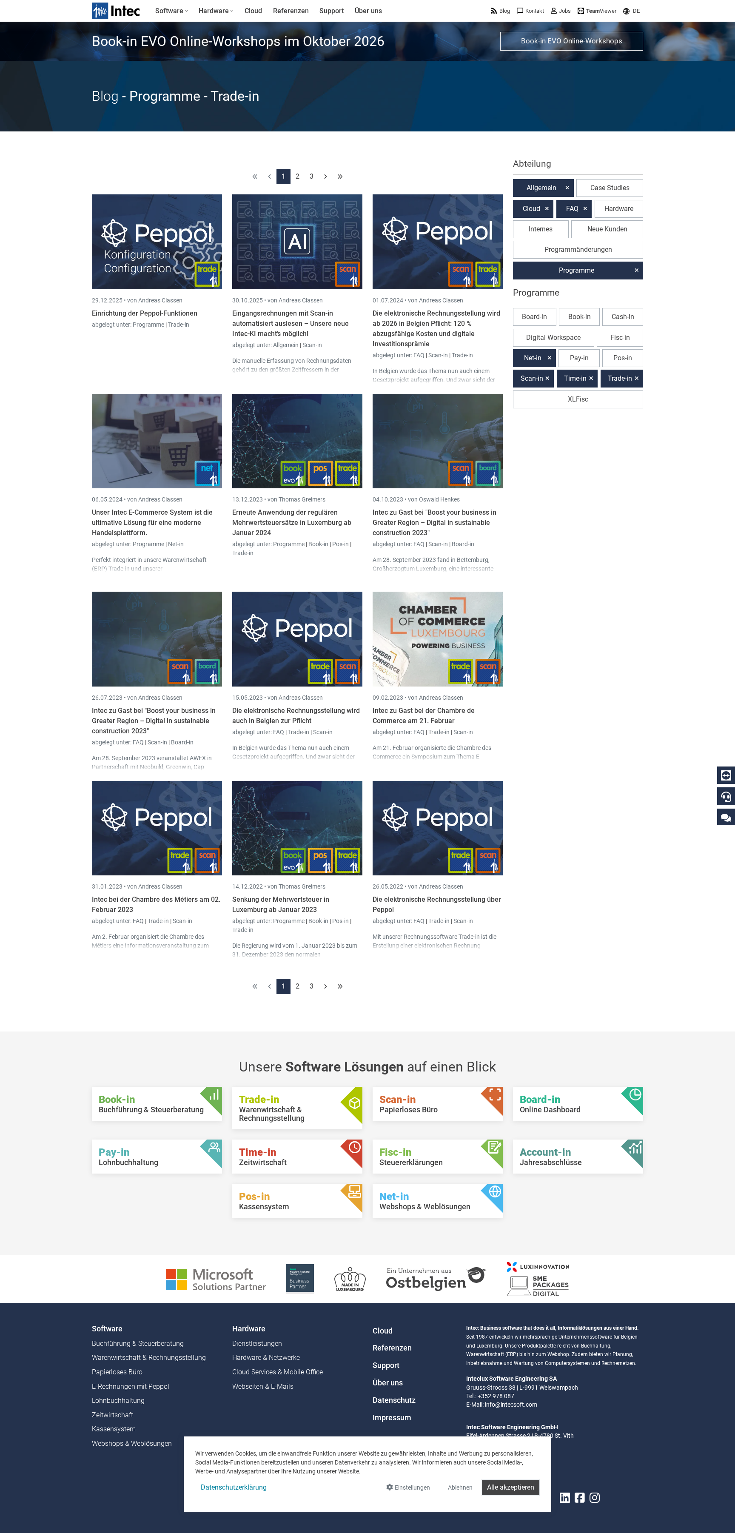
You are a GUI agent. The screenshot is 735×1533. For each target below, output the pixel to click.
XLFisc (578, 399)
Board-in (463, 544)
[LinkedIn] (565, 1498)
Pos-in (340, 544)
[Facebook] (580, 1498)
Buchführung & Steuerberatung (138, 1343)
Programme (149, 324)
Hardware (618, 209)
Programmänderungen (578, 249)
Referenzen (392, 1348)
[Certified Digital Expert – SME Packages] (538, 1278)
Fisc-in (620, 337)
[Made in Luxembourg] (350, 1278)
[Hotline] (726, 797)
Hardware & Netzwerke (266, 1357)
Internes (541, 229)
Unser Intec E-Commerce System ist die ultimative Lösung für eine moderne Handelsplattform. (152, 522)
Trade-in (178, 324)
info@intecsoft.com (511, 1404)
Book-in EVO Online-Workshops (571, 41)
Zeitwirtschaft (112, 1415)
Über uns (388, 1383)
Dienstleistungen (257, 1343)
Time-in (575, 378)
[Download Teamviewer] (726, 775)
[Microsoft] (216, 1278)
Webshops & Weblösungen (132, 1443)
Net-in (176, 544)
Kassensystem (114, 1429)
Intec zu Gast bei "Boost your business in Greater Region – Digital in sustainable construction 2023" (434, 522)
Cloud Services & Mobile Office (277, 1372)
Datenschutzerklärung (234, 1487)
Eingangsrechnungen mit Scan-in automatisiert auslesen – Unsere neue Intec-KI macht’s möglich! (290, 323)
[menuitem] (172, 11)
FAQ (419, 355)
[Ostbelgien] (436, 1278)
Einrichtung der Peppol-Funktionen (144, 313)
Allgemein (286, 345)
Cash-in (623, 317)
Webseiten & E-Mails (262, 1386)
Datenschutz (394, 1400)
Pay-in (579, 358)
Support (386, 1365)
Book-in (318, 544)
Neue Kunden (607, 229)
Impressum (392, 1417)
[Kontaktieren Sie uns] (726, 817)
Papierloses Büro (117, 1372)
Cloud (531, 209)
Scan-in (312, 345)
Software (107, 1329)
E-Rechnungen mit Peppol (130, 1386)
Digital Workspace (553, 337)
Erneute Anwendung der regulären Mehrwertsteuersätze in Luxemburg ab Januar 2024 (291, 522)
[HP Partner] (300, 1278)
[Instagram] (595, 1498)
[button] (631, 11)
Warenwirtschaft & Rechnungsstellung (149, 1357)
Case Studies (610, 188)
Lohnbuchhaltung (118, 1400)
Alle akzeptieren (510, 1487)
